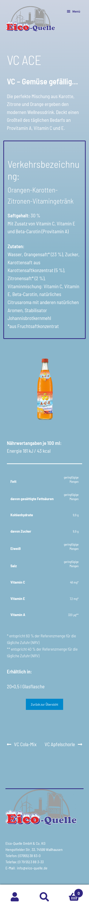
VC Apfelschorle (60, 745)
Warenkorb (69, 891)
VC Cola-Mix (25, 745)
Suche (44, 897)
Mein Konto (15, 897)
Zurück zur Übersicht (44, 704)
